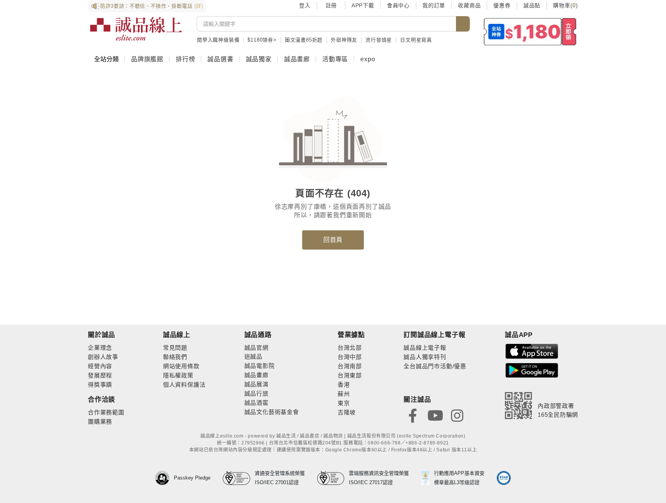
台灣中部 (350, 357)
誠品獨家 (259, 59)
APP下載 (363, 5)
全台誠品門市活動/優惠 (435, 366)
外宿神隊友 (344, 40)
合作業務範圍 (106, 412)
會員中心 (398, 5)
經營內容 (100, 366)
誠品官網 (256, 347)
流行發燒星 (378, 40)
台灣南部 (350, 366)
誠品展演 (256, 384)
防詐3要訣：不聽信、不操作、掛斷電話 (151, 6)
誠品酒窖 (256, 402)
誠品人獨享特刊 (425, 357)
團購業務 (100, 421)
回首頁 (333, 239)
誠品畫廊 (297, 59)
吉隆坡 (347, 412)
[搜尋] (463, 24)
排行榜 (185, 59)
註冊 (331, 5)
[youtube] (435, 415)
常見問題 (175, 347)
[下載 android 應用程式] (532, 370)
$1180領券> (261, 40)
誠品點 (531, 5)
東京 (344, 403)
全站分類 (106, 59)
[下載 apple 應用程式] (532, 350)
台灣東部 (350, 375)
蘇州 (344, 394)
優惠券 (501, 5)
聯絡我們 (175, 357)
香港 (344, 384)
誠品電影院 (259, 365)
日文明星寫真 (416, 40)
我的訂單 (433, 5)
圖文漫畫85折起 (304, 40)
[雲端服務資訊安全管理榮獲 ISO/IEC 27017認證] (333, 478)
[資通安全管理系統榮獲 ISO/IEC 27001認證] (239, 478)
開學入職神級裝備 (218, 40)
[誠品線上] (136, 29)
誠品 (256, 356)
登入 (305, 5)
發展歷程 (100, 375)
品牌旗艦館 (147, 59)
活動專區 (335, 59)
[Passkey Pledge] (164, 478)
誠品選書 (220, 59)
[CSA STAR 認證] (504, 478)
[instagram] (457, 415)
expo (367, 59)
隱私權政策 (178, 375)
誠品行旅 (256, 393)
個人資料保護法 (184, 384)
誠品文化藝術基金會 (271, 412)
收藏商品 (469, 5)
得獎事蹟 (100, 384)
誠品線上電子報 (425, 347)
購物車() (565, 5)
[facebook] (413, 415)
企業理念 (100, 347)
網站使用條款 (181, 366)
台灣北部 (350, 347)
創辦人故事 (103, 357)
